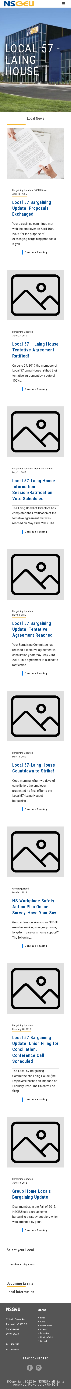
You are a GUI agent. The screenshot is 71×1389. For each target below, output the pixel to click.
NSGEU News (46, 1325)
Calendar (44, 1329)
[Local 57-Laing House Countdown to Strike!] (35, 716)
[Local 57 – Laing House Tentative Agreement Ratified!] (35, 295)
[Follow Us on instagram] (39, 1368)
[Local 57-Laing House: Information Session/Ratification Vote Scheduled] (35, 431)
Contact (43, 1341)
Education (44, 1333)
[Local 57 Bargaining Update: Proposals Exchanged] (35, 153)
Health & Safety (47, 1337)
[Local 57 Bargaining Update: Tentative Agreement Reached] (35, 574)
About (42, 1322)
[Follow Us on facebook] (30, 1368)
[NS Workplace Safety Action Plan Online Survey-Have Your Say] (35, 851)
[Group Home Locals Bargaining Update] (35, 1142)
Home (42, 1318)
